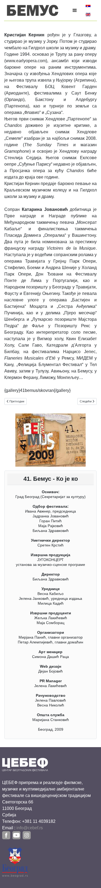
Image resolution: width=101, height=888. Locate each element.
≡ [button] (74, 10)
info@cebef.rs (29, 828)
